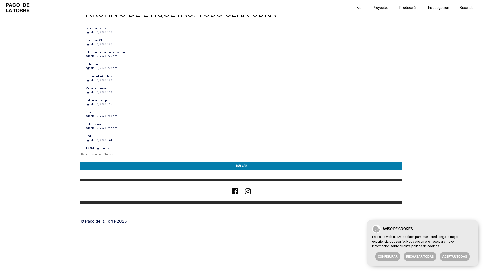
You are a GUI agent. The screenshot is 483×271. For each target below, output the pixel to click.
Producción (408, 8)
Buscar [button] (241, 165)
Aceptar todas (454, 256)
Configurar (388, 256)
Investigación (438, 8)
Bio (359, 8)
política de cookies (425, 246)
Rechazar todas (420, 256)
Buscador (467, 8)
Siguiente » (102, 148)
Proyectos (381, 8)
